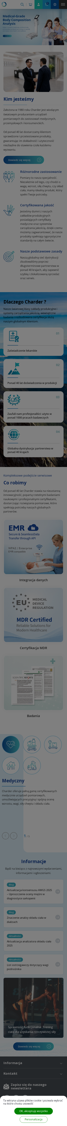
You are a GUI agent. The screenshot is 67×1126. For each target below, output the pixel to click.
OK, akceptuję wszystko (33, 1111)
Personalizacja (33, 1119)
